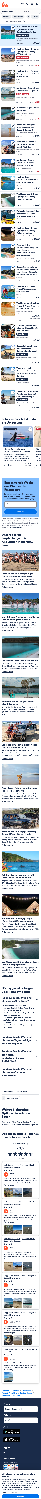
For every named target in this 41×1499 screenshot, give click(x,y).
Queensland (26, 1391)
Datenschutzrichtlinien (14, 527)
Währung (7, 1415)
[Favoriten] (22, 4)
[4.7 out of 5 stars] (20, 1154)
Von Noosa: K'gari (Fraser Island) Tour (17, 1018)
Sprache (7, 1404)
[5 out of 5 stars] (20, 1170)
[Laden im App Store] (11, 1440)
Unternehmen (8, 1453)
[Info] (24, 21)
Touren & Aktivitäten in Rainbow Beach (17, 1393)
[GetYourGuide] (5, 4)
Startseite (5, 1391)
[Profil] (36, 4)
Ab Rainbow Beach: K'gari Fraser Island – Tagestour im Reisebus (19, 1166)
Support (6, 1448)
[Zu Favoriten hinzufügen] (13, 28)
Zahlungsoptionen (10, 1462)
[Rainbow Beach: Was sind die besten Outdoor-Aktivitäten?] (36, 1072)
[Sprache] (32, 4)
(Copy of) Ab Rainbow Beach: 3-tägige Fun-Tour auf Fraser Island (20, 1277)
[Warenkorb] (27, 4)
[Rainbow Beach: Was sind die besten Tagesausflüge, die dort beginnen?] (36, 1040)
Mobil (5, 1427)
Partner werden (9, 1458)
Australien (15, 1391)
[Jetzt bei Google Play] (11, 1432)
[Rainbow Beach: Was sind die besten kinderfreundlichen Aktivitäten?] (36, 1056)
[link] (20, 35)
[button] (20, 35)
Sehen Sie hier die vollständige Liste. (24, 1125)
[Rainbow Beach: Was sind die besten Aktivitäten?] (36, 999)
